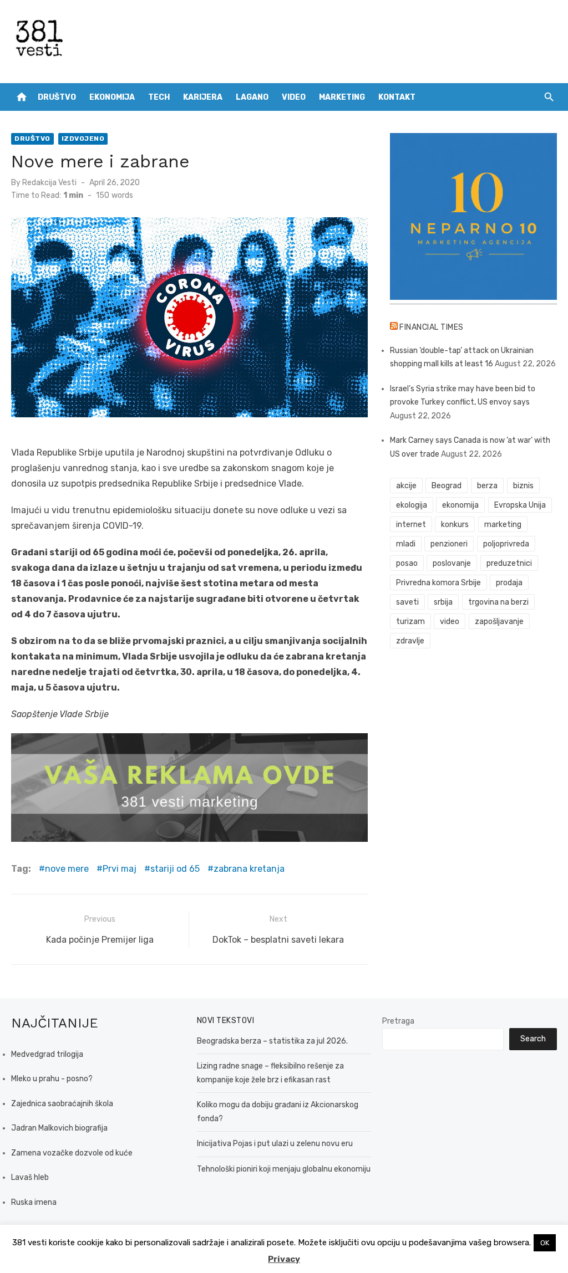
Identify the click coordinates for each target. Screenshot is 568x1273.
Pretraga (398, 1021)
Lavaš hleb (30, 1177)
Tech (159, 97)
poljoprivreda (506, 544)
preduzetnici (509, 563)
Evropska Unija (520, 505)
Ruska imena (34, 1202)
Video (294, 97)
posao (407, 563)
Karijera (202, 97)
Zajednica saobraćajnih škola (62, 1103)
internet (411, 524)
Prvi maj (119, 868)
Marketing (342, 97)
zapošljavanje (499, 621)
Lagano (252, 97)
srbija (443, 602)
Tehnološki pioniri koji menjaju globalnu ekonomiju (284, 1169)
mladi (405, 544)
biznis (523, 485)
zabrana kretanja (249, 868)
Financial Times (431, 327)
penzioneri (449, 544)
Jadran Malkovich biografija (59, 1128)
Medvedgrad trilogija (47, 1054)
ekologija (411, 505)
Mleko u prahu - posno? (52, 1078)
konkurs (455, 524)
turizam (410, 621)
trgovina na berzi (498, 602)
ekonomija (460, 505)
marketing (502, 524)
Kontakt (396, 97)
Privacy (284, 1259)
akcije (406, 485)
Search (533, 1039)
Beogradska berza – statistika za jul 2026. (272, 1041)
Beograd (447, 485)
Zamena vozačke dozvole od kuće (72, 1153)
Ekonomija (112, 97)
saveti (407, 602)
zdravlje (410, 641)
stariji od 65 (175, 868)
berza (487, 485)
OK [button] (544, 1243)
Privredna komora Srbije (438, 582)
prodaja (509, 582)
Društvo (57, 97)
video (449, 621)
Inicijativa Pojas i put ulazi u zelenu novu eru (275, 1143)
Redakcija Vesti (49, 182)
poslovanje (452, 563)
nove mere (67, 868)
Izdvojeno (83, 138)
